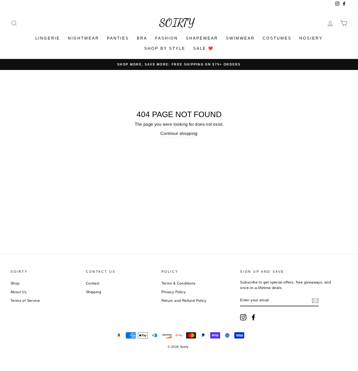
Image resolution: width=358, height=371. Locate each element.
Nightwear (83, 38)
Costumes (277, 38)
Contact (93, 283)
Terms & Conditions (178, 283)
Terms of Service (25, 301)
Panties (118, 38)
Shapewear (202, 38)
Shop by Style (164, 48)
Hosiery (311, 38)
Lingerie (47, 38)
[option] (179, 64)
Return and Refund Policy (184, 301)
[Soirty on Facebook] (253, 317)
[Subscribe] (315, 300)
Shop (15, 283)
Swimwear (240, 38)
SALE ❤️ (203, 48)
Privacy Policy (173, 292)
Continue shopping (179, 133)
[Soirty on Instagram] (243, 317)
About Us (18, 292)
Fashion (166, 38)
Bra (142, 38)
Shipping (93, 292)
